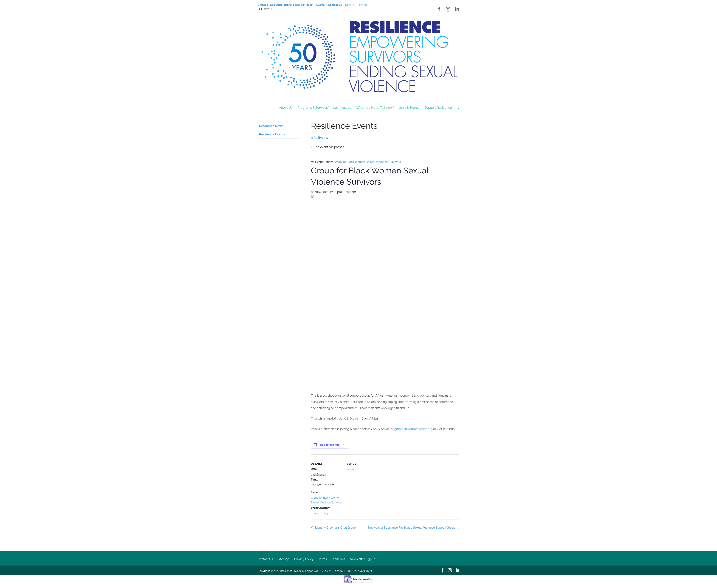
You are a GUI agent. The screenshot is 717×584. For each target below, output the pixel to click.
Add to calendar (330, 444)
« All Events (319, 137)
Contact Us (265, 559)
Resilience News (271, 126)
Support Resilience (438, 107)
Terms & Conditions (331, 559)
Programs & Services (312, 107)
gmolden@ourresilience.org (413, 429)
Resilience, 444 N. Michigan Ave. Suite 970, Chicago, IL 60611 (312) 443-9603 (326, 570)
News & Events (408, 107)
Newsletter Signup (362, 559)
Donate (349, 4)
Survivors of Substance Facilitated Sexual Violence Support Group (411, 527)
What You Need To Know (374, 107)
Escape (362, 4)
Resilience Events (272, 134)
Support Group (320, 513)
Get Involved (342, 107)
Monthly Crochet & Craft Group (335, 527)
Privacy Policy (304, 559)
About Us (285, 107)
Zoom (350, 469)
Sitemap (283, 559)
